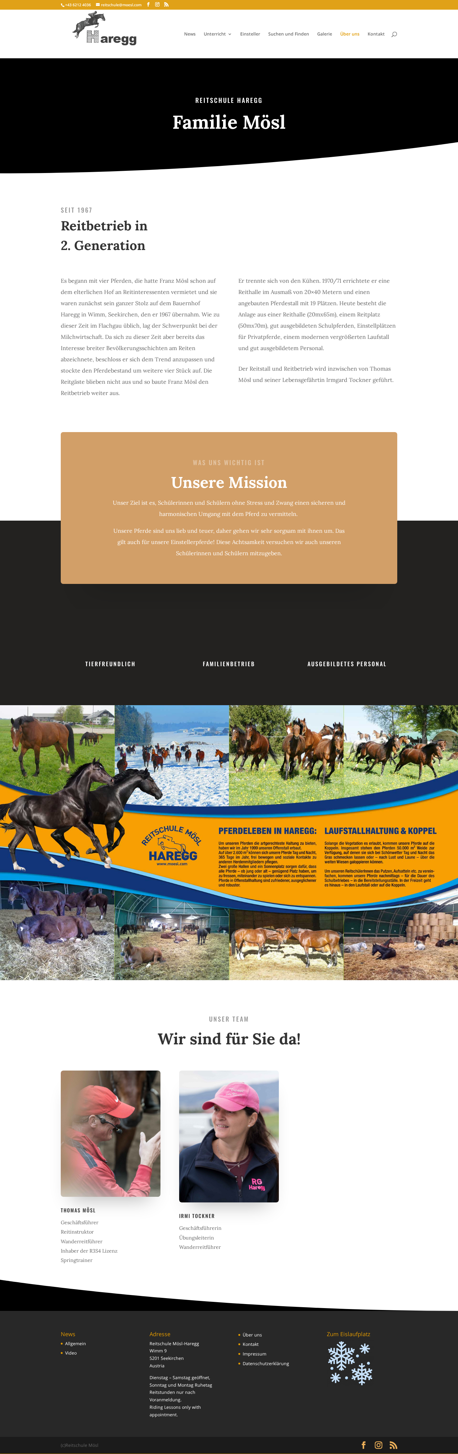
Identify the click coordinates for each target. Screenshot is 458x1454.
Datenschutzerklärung (266, 1363)
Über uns (350, 34)
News (190, 34)
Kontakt (376, 34)
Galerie (324, 34)
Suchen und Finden (288, 34)
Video (71, 1353)
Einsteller (250, 34)
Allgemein (75, 1343)
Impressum (254, 1354)
